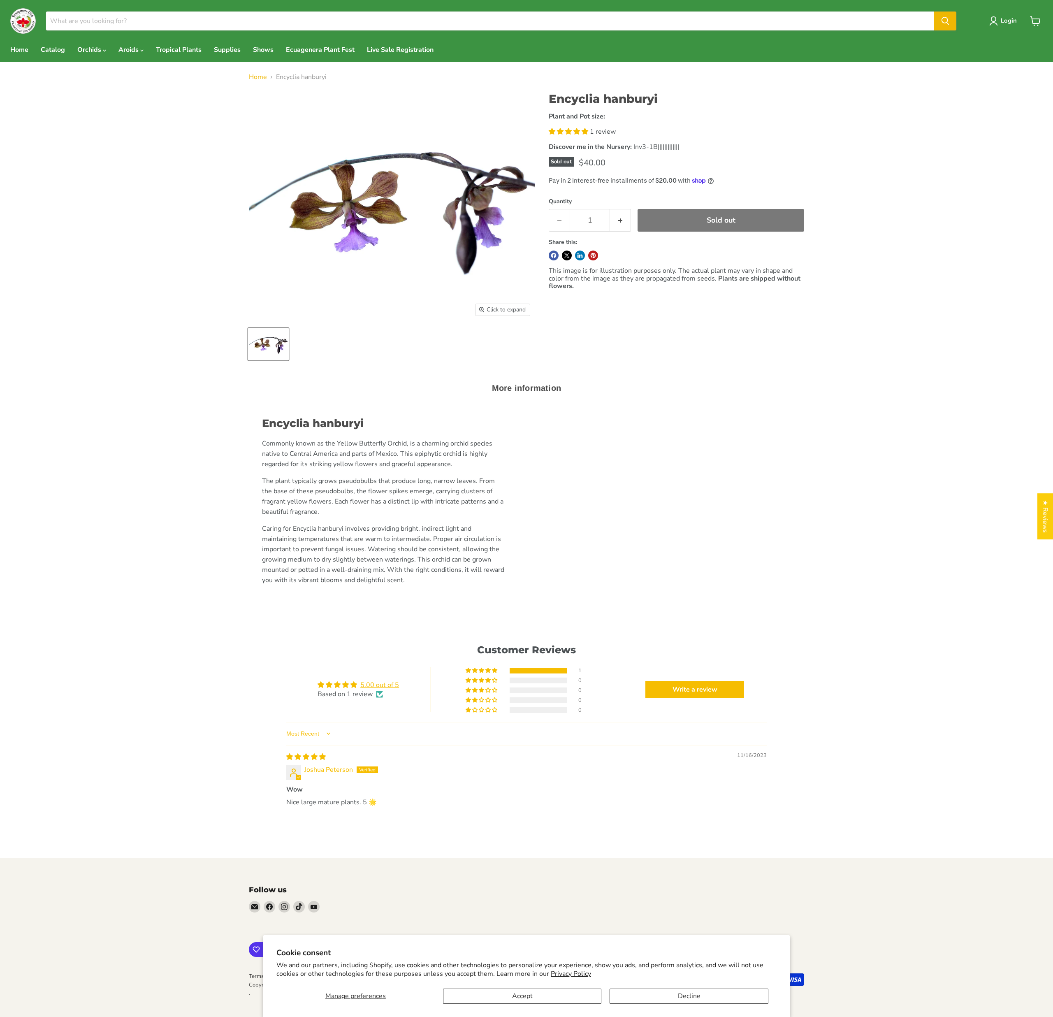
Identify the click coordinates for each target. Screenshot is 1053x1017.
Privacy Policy (571, 973)
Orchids (90, 49)
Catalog (53, 49)
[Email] (254, 907)
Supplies (227, 49)
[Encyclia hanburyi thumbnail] (268, 344)
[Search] (945, 21)
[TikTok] (299, 907)
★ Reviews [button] (1045, 516)
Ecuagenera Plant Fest (320, 49)
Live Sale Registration (400, 49)
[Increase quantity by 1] (620, 220)
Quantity (560, 201)
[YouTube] (314, 907)
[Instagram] (284, 907)
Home (19, 49)
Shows (263, 49)
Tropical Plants (179, 49)
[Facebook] (269, 907)
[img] (306, 757)
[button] (569, 131)
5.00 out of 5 (379, 685)
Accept (522, 996)
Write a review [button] (695, 689)
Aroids (129, 49)
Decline (689, 996)
